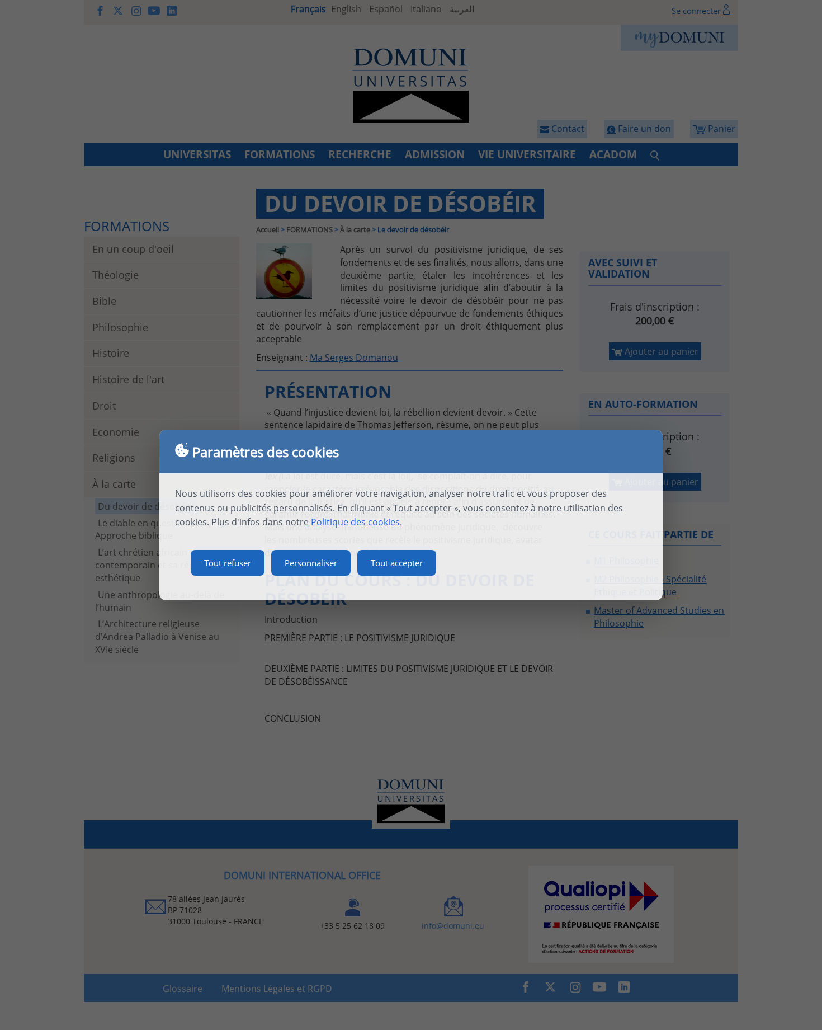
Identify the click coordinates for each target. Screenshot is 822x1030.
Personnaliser (311, 562)
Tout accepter (397, 562)
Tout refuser (227, 562)
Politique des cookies (355, 522)
